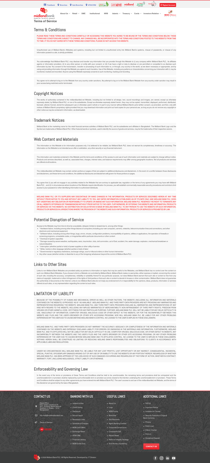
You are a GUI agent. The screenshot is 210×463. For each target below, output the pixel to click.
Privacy (148, 422)
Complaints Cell (115, 431)
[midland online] (129, 4)
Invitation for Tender (153, 411)
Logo (111, 407)
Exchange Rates (78, 431)
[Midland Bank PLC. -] (44, 13)
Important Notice (151, 407)
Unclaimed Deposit (152, 438)
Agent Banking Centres (117, 423)
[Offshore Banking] (170, 13)
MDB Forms (113, 411)
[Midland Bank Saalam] (140, 4)
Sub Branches (114, 419)
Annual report (77, 415)
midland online (77, 403)
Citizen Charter (151, 430)
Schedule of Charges (80, 423)
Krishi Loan (149, 426)
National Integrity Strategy (119, 439)
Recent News (114, 435)
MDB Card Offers (78, 427)
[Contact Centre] (45, 429)
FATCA (148, 403)
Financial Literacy (79, 439)
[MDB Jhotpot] (116, 4)
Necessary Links (78, 419)
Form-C (148, 434)
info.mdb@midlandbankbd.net (51, 415)
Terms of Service (46, 422)
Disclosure (76, 411)
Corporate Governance (118, 427)
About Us (112, 403)
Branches (112, 415)
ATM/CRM (76, 435)
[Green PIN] (104, 3)
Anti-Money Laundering (118, 443)
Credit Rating (77, 407)
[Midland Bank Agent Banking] (152, 3)
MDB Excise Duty (78, 443)
